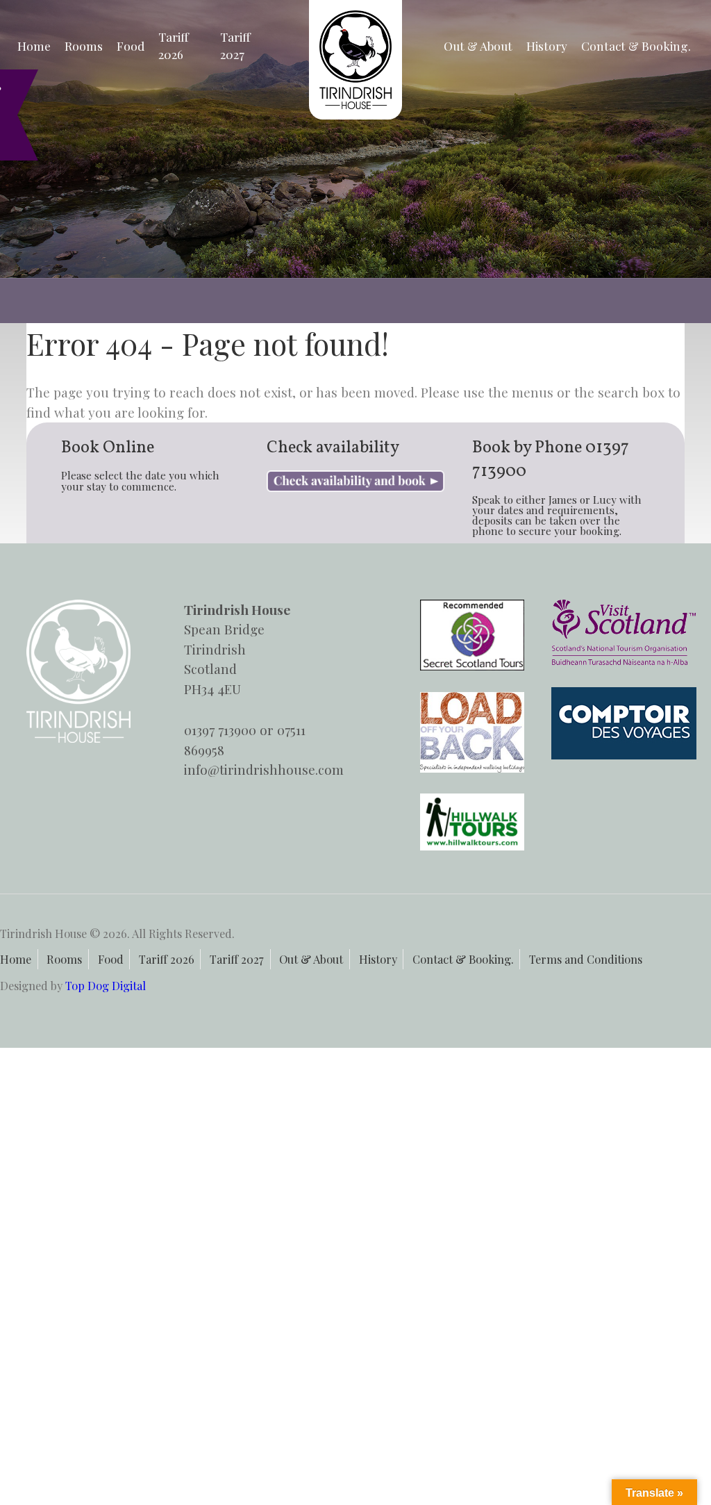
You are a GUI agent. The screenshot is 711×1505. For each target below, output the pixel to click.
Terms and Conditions (585, 959)
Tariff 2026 (173, 45)
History (546, 46)
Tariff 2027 (235, 45)
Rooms (84, 46)
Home (34, 46)
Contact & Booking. (636, 46)
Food (130, 46)
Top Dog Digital (105, 985)
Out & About (478, 46)
